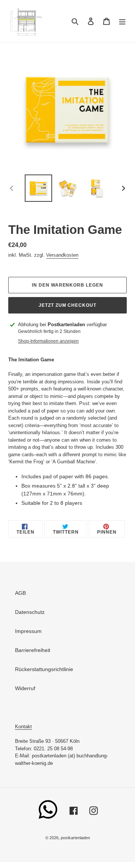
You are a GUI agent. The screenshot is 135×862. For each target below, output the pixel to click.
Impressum (28, 631)
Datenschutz (30, 612)
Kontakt (23, 726)
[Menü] (122, 21)
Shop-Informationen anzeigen (48, 341)
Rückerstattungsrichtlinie (44, 669)
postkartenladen (75, 837)
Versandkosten (62, 255)
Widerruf (25, 688)
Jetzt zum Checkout (67, 305)
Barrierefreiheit (32, 650)
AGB (20, 593)
